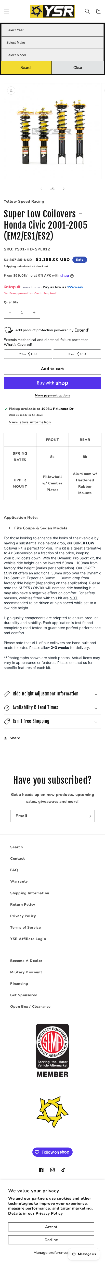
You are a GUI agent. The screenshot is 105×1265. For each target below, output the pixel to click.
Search (16, 847)
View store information (30, 422)
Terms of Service (25, 927)
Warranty (19, 881)
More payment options (52, 395)
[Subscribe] (89, 816)
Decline (51, 1239)
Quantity (11, 302)
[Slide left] (41, 188)
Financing (19, 983)
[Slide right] (63, 188)
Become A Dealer (26, 960)
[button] (6, 11)
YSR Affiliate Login (28, 938)
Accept (51, 1226)
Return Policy (22, 904)
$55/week (75, 287)
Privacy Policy (49, 1213)
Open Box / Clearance (30, 1006)
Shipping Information (29, 893)
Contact (17, 858)
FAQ (14, 870)
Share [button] (15, 738)
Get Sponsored (24, 995)
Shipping (10, 266)
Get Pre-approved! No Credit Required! (30, 293)
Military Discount (26, 972)
